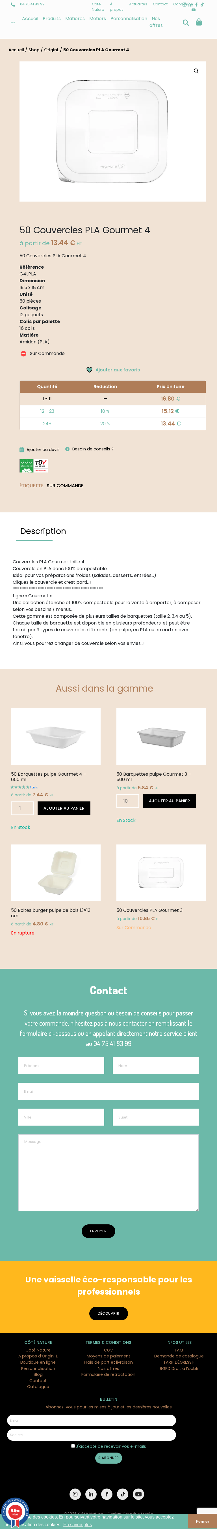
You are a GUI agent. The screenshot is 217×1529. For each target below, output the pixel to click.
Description (43, 531)
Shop (34, 50)
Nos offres (156, 22)
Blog (38, 1374)
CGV (108, 1350)
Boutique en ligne (38, 1362)
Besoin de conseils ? (93, 449)
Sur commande (65, 485)
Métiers (97, 18)
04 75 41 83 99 (31, 4)
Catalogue (38, 1386)
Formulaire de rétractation (108, 1374)
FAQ (179, 1350)
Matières (75, 18)
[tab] (43, 531)
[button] (196, 71)
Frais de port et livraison (108, 1362)
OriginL (51, 50)
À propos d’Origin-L (38, 1356)
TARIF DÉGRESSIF (178, 1362)
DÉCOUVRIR (109, 1313)
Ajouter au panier (64, 808)
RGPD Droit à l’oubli (179, 1368)
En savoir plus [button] (77, 1524)
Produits (52, 18)
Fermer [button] (202, 1521)
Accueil (30, 18)
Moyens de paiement (108, 1356)
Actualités (138, 4)
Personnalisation (128, 18)
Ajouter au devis (43, 449)
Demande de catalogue (179, 1356)
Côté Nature (38, 1350)
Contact (160, 4)
